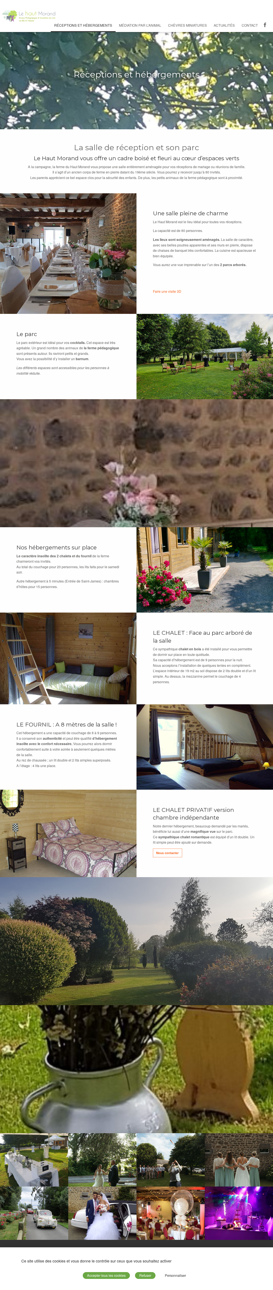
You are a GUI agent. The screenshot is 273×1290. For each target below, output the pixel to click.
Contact (250, 25)
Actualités (224, 25)
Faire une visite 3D (167, 291)
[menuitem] (83, 25)
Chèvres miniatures (187, 25)
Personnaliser (175, 1275)
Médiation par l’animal (140, 25)
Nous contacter (167, 853)
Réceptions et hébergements (83, 25)
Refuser (145, 1275)
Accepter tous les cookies (106, 1275)
